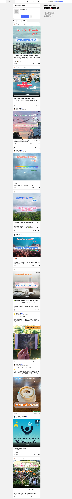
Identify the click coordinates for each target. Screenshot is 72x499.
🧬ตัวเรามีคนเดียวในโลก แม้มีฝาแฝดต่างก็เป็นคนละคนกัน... (26, 55)
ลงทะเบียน (61, 1)
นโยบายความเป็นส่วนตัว (47, 14)
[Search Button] (7, 1)
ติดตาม (22, 23)
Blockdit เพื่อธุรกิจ (46, 16)
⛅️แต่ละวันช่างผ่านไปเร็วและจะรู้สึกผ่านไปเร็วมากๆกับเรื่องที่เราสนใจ (26, 182)
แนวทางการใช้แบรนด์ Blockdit (48, 15)
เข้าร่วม (25, 16)
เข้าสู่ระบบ (55, 1)
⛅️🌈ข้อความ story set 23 (19, 259)
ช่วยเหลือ (48, 12)
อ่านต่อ (20, 61)
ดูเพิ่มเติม (32, 103)
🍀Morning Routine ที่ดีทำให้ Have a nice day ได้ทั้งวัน (26, 300)
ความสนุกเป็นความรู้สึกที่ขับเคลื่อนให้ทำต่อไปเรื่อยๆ (24, 98)
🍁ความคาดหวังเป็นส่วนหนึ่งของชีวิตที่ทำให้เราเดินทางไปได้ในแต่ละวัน (26, 223)
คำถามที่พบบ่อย (52, 12)
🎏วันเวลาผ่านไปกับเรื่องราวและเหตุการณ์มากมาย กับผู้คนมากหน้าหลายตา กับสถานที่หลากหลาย (27, 140)
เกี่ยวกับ (45, 12)
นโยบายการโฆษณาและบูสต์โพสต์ (49, 13)
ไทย (50, 16)
